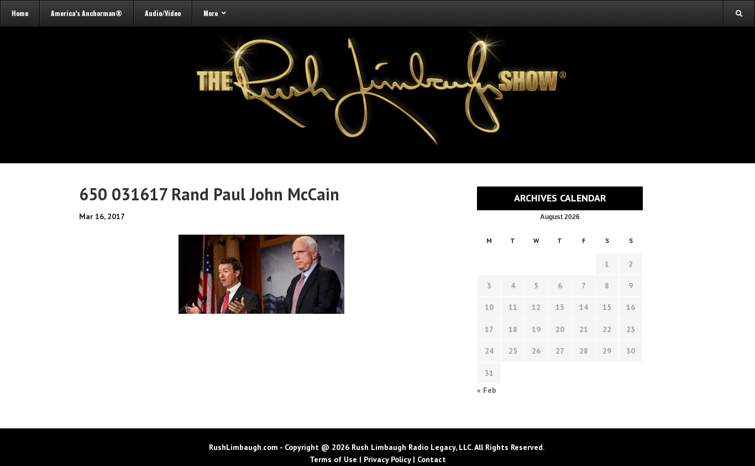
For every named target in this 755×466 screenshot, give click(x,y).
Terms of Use (333, 459)
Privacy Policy (387, 459)
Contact (431, 459)
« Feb (486, 390)
